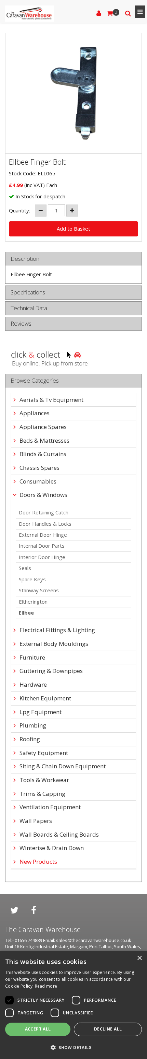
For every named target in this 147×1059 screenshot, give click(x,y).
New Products (38, 862)
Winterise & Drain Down (51, 848)
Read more (46, 986)
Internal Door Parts (42, 545)
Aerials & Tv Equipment (51, 400)
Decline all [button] (108, 1029)
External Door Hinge (43, 534)
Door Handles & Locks (45, 523)
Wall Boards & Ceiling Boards (59, 834)
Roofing (29, 739)
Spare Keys (32, 579)
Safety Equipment (43, 753)
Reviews (21, 324)
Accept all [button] (38, 1029)
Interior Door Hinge (42, 557)
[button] (73, 1047)
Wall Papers (35, 821)
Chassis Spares (39, 468)
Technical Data (29, 308)
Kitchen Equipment (45, 698)
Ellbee (26, 612)
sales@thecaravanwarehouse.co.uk (93, 940)
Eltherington (33, 601)
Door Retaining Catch (43, 512)
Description (25, 259)
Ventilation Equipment (50, 807)
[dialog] (73, 1005)
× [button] (139, 958)
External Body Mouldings (53, 644)
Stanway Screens (39, 590)
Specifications (28, 292)
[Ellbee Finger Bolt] (73, 93)
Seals (25, 568)
